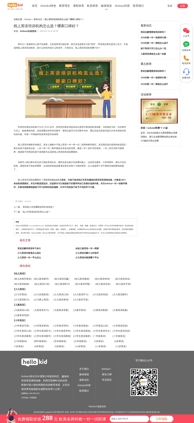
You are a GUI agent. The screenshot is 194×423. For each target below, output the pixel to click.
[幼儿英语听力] (62, 284)
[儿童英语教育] (100, 310)
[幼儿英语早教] (82, 284)
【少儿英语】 (20, 289)
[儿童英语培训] (21, 315)
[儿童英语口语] (21, 310)
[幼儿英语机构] (21, 284)
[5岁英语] (99, 341)
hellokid (27, 19)
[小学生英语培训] (121, 331)
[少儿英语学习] (80, 294)
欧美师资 (92, 5)
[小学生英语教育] (23, 336)
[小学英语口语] (100, 326)
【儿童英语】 (20, 305)
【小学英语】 (20, 320)
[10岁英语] (80, 346)
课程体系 (78, 5)
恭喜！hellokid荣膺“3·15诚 (154, 128)
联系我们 (138, 5)
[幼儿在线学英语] (23, 279)
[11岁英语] (100, 346)
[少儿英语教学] (120, 294)
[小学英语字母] (21, 326)
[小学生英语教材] (82, 336)
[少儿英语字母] (80, 299)
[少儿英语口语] (61, 294)
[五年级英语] (60, 341)
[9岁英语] (59, 346)
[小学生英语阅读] (82, 331)
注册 (182, 6)
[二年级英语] (119, 336)
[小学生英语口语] (23, 331)
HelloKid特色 (48, 5)
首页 (34, 5)
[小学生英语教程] (62, 336)
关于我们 (84, 369)
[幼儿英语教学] (41, 279)
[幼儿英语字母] (123, 284)
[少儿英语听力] (21, 299)
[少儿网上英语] (41, 299)
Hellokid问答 (122, 5)
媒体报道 (106, 5)
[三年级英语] (20, 341)
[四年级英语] (40, 341)
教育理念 (64, 5)
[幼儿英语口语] (42, 284)
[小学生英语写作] (62, 331)
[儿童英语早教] (61, 310)
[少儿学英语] (20, 294)
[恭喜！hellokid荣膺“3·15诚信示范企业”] (159, 111)
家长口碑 (107, 374)
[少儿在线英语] (41, 294)
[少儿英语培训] (100, 294)
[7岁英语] (19, 346)
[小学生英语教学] (42, 336)
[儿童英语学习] (41, 310)
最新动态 (38, 19)
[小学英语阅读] (80, 326)
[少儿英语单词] (61, 299)
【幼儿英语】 (20, 273)
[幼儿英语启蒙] (61, 279)
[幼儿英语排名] (122, 279)
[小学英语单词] (41, 326)
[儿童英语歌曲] (120, 310)
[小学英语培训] (120, 326)
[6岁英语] (119, 341)
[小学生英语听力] (42, 331)
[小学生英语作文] (101, 331)
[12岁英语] (121, 346)
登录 (169, 6)
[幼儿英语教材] (82, 279)
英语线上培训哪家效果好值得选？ (39, 207)
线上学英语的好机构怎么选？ (36, 212)
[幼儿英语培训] (102, 284)
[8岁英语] (39, 346)
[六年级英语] (80, 341)
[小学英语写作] (61, 326)
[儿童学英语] (79, 310)
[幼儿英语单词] (102, 279)
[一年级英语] (99, 336)
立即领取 (162, 419)
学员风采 (107, 380)
